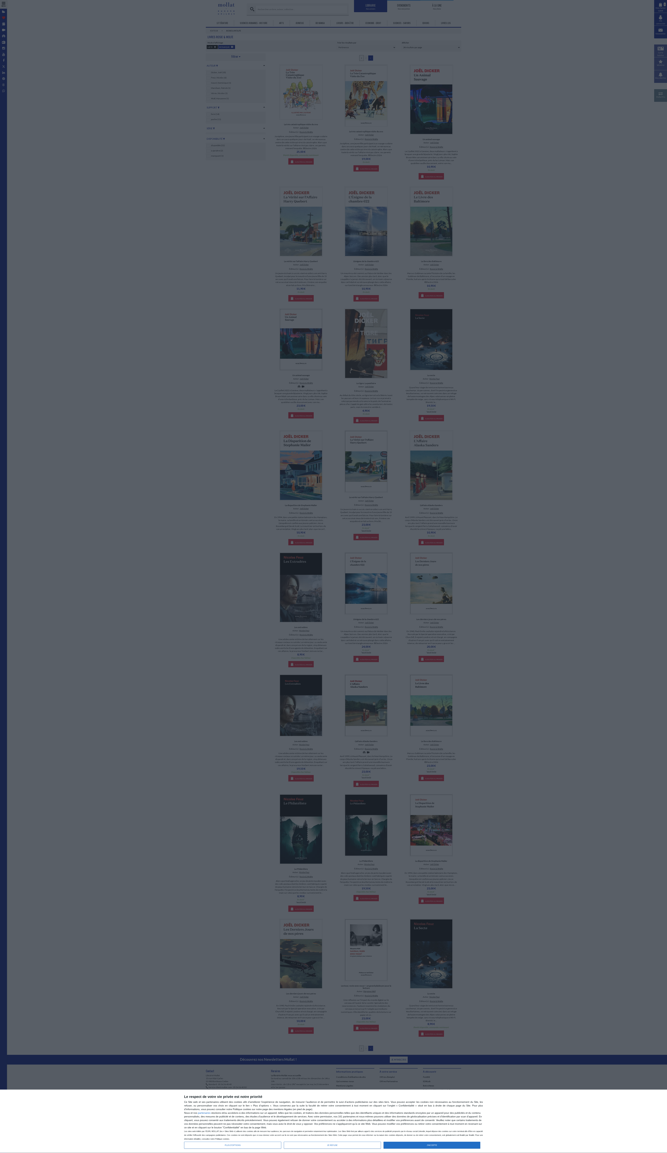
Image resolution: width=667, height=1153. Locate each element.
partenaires (204, 1113)
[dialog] (333, 1121)
